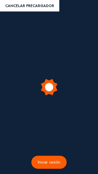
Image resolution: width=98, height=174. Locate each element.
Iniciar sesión (49, 162)
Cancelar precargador (29, 5)
